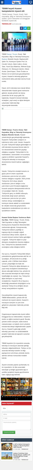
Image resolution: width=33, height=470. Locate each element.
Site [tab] (4, 408)
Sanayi (9, 54)
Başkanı (4, 59)
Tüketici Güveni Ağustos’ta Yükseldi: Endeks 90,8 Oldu (17, 393)
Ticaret (14, 54)
